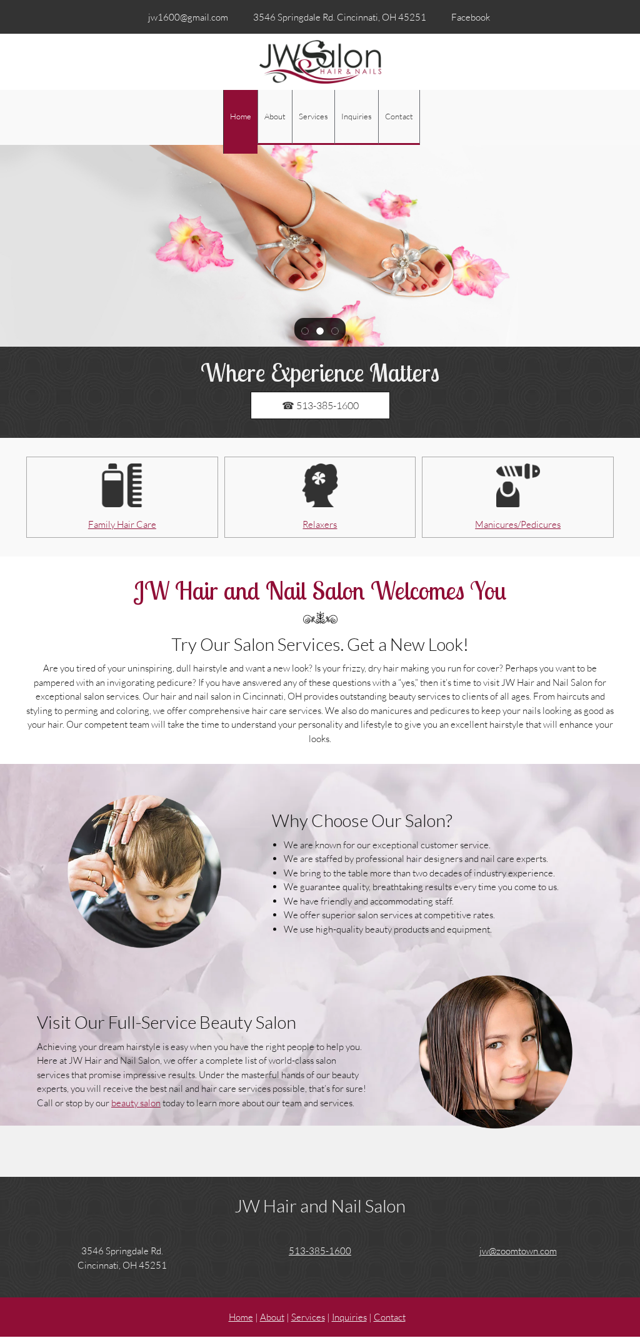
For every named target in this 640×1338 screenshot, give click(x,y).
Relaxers (319, 524)
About (272, 1316)
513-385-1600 (320, 1250)
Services (308, 1316)
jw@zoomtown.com (518, 1250)
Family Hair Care (122, 524)
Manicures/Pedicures (518, 524)
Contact (390, 1316)
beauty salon (136, 1102)
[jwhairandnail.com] (320, 62)
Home (241, 1316)
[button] (305, 329)
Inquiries (349, 1316)
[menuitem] (240, 122)
